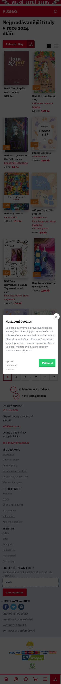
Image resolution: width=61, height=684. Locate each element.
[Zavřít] (56, 316)
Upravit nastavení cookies (11, 365)
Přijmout (47, 363)
